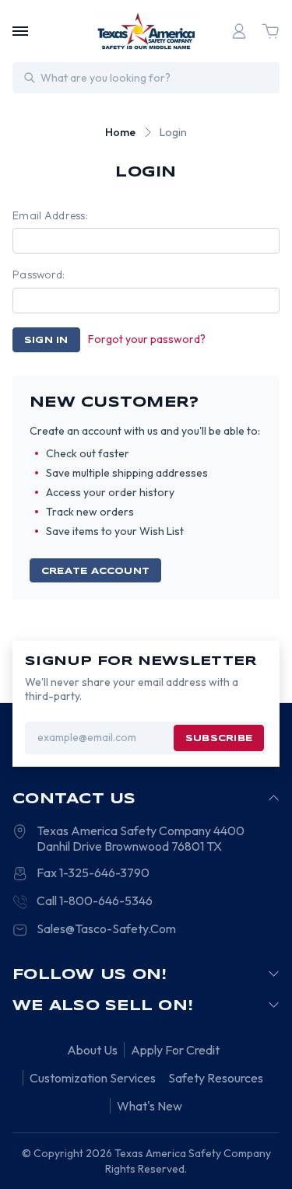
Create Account (95, 571)
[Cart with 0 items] (270, 31)
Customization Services (93, 1078)
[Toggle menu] (20, 31)
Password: (38, 275)
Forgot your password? (147, 339)
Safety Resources (215, 1078)
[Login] (239, 31)
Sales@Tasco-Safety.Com (106, 928)
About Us (92, 1050)
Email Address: (50, 215)
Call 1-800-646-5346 (95, 900)
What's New (149, 1106)
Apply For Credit (175, 1050)
